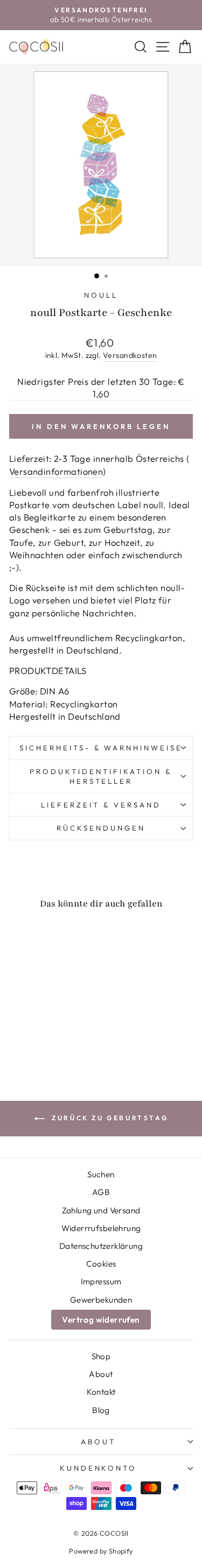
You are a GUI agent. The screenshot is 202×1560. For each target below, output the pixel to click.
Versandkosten (130, 355)
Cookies (101, 1264)
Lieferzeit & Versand (101, 804)
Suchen (100, 1174)
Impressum (101, 1281)
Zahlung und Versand (101, 1210)
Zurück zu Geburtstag (109, 1118)
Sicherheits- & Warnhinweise (101, 747)
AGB (101, 1192)
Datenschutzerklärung (101, 1246)
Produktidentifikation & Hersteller (101, 776)
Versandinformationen (56, 471)
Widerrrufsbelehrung (101, 1228)
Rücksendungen (101, 828)
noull (101, 295)
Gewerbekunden (101, 1300)
